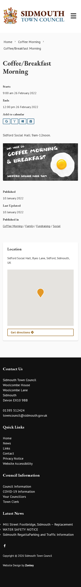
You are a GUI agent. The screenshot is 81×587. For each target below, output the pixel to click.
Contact (8, 453)
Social (56, 226)
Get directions (21, 332)
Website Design (12, 565)
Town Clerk (11, 501)
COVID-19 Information (19, 491)
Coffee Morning (13, 226)
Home (7, 438)
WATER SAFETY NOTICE (20, 529)
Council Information (17, 486)
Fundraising (43, 226)
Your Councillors (14, 496)
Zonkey (29, 565)
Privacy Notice (13, 458)
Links (6, 448)
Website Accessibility (18, 463)
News (7, 443)
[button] (40, 293)
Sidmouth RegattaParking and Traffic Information (38, 534)
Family (29, 226)
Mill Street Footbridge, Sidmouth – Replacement (38, 524)
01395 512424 (13, 410)
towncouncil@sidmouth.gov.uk (25, 415)
